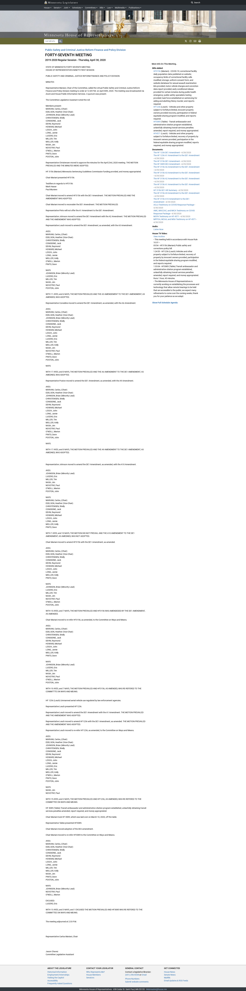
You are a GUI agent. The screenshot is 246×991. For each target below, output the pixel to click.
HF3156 (157, 71)
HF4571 (157, 133)
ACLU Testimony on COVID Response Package (174, 205)
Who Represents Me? (95, 972)
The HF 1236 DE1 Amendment (166, 152)
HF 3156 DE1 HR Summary (165, 190)
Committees (90, 8)
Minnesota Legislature (63, 2)
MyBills (167, 977)
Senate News (170, 975)
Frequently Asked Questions (59, 983)
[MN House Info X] (186, 41)
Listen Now (158, 229)
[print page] (199, 41)
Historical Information (57, 972)
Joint (66, 8)
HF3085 (157, 122)
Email (144, 975)
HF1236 (157, 107)
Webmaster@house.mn (156, 989)
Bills (101, 8)
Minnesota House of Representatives (79, 35)
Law (109, 8)
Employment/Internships (58, 975)
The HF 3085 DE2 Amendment (166, 164)
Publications (134, 8)
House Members (93, 975)
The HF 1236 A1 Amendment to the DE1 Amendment (176, 155)
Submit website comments (136, 982)
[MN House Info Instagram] (190, 41)
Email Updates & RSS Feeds (176, 980)
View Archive (159, 236)
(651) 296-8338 (132, 975)
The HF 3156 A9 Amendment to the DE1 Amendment (176, 193)
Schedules (76, 8)
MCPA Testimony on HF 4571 (166, 216)
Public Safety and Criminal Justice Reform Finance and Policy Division (85, 49)
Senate (57, 8)
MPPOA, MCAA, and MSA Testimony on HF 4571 (174, 219)
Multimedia (120, 8)
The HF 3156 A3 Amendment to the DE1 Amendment (176, 173)
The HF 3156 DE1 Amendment (166, 161)
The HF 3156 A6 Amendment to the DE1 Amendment (176, 167)
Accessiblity (52, 980)
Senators (90, 977)
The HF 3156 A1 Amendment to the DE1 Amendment (176, 184)
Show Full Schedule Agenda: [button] (165, 302)
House (47, 8)
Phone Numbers (132, 979)
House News (169, 972)
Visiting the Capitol (55, 977)
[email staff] (195, 41)
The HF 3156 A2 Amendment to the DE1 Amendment (176, 178)
